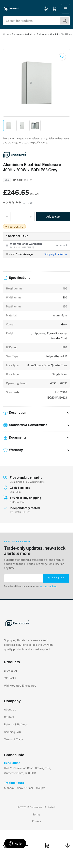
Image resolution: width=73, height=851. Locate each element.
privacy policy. (48, 586)
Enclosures (17, 34)
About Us (10, 709)
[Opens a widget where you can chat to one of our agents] (15, 844)
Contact (9, 717)
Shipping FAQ (12, 732)
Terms (36, 814)
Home (6, 34)
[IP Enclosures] (31, 154)
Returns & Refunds (16, 724)
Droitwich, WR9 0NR (20, 247)
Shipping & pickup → (55, 254)
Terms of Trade (13, 739)
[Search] (64, 20)
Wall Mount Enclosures (36, 34)
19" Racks (10, 678)
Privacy (36, 821)
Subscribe (56, 578)
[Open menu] (65, 8)
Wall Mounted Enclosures (20, 685)
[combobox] (36, 20)
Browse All (10, 670)
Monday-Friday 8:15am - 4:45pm (24, 788)
